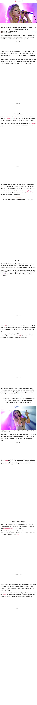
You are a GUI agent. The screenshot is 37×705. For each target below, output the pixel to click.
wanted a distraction (8, 528)
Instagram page (11, 118)
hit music (3, 274)
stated (20, 336)
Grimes (4, 594)
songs (6, 460)
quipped (33, 123)
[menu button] (35, 1)
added (18, 394)
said (5, 326)
